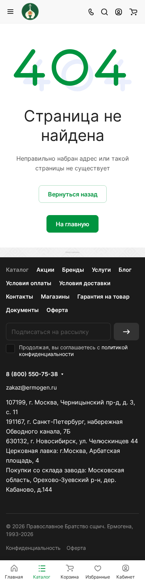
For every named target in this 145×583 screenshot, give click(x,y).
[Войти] (118, 11)
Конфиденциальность (33, 548)
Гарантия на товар (103, 296)
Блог (125, 269)
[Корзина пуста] (133, 11)
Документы (22, 309)
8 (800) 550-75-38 (32, 374)
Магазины (55, 296)
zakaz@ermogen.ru (31, 387)
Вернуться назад (72, 194)
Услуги (101, 269)
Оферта (57, 309)
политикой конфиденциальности (73, 350)
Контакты (19, 296)
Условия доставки (84, 283)
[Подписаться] (126, 331)
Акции (45, 269)
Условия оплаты (28, 283)
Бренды (73, 269)
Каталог (17, 269)
